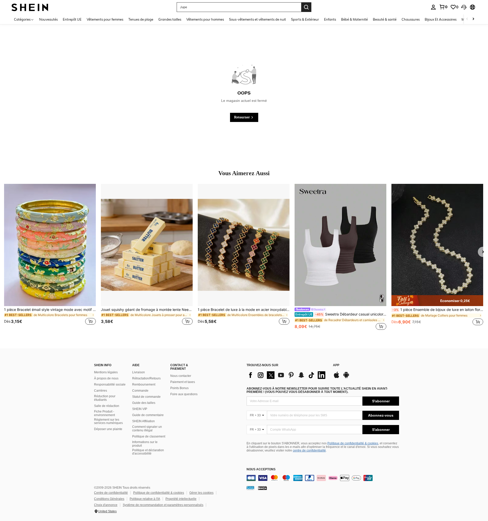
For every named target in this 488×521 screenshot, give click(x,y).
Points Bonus (179, 388)
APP (336, 365)
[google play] (346, 377)
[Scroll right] (473, 19)
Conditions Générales (109, 499)
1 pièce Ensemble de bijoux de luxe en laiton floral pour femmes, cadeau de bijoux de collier (437, 310)
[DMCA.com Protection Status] (262, 488)
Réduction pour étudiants (104, 398)
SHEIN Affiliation (143, 421)
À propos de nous (106, 378)
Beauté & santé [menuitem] (384, 19)
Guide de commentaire (148, 415)
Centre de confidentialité (111, 493)
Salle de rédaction (106, 406)
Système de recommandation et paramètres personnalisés (163, 505)
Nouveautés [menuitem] (48, 19)
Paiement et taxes (182, 382)
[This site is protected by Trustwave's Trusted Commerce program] (250, 488)
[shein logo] (29, 7)
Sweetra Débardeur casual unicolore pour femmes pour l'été (340, 314)
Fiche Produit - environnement (104, 413)
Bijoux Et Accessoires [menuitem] (440, 19)
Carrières (100, 390)
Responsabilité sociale (110, 384)
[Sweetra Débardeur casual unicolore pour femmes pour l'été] (340, 245)
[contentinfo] (323, 478)
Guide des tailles (143, 403)
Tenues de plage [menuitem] (140, 19)
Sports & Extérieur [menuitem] (305, 19)
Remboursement (143, 384)
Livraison (138, 372)
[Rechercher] (306, 7)
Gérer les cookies (201, 493)
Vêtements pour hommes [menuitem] (205, 19)
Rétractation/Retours (146, 378)
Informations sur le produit (145, 443)
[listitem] (50, 257)
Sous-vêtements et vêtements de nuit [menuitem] (257, 19)
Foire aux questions (183, 394)
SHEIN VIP (139, 409)
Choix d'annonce (105, 505)
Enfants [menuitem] (330, 19)
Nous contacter (180, 376)
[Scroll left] (467, 19)
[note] (437, 300)
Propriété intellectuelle (180, 499)
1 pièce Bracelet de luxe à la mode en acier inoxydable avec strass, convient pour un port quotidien (243, 310)
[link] (443, 7)
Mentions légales (106, 372)
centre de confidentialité (309, 450)
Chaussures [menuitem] (411, 19)
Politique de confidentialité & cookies (352, 443)
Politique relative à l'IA (145, 499)
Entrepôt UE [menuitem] (72, 19)
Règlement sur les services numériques (108, 421)
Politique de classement (148, 436)
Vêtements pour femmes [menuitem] (105, 19)
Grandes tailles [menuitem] (169, 19)
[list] (287, 375)
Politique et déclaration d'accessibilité (148, 452)
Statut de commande (146, 397)
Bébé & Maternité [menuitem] (354, 19)
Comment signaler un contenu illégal (147, 428)
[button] (464, 7)
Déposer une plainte (108, 429)
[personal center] (433, 7)
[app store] (336, 377)
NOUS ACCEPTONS (261, 469)
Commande (140, 390)
